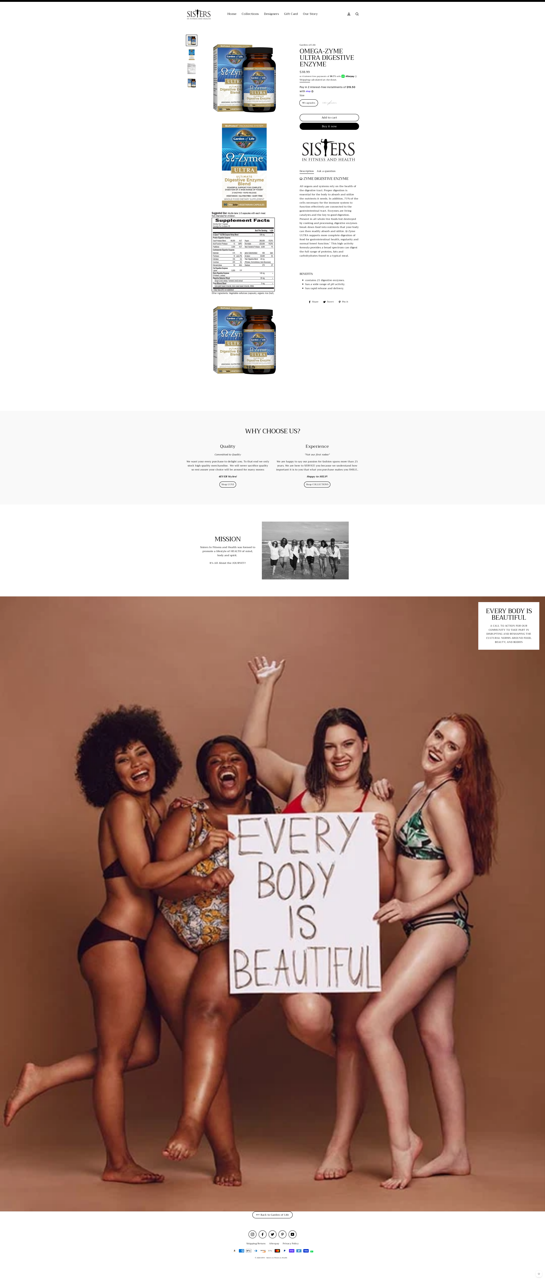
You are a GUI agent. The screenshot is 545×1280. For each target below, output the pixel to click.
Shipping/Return (256, 1244)
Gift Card (291, 14)
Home (232, 14)
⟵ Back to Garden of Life (272, 1215)
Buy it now (329, 126)
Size (302, 95)
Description (307, 171)
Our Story (310, 14)
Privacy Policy (291, 1244)
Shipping (305, 80)
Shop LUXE (227, 484)
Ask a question (326, 171)
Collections (250, 14)
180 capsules (329, 103)
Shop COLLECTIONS (317, 484)
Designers (271, 14)
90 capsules (308, 103)
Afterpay (274, 1244)
